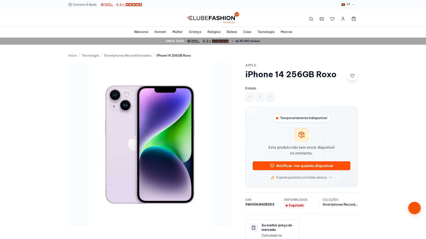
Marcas (286, 32)
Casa (247, 32)
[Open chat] (414, 208)
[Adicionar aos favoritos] (352, 75)
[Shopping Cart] (354, 19)
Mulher (177, 32)
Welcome (141, 32)
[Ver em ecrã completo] (223, 71)
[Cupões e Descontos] (322, 19)
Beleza (232, 32)
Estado (250, 88)
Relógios (214, 32)
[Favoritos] (332, 19)
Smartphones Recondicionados (127, 56)
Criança (195, 32)
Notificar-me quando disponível (304, 166)
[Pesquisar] (311, 19)
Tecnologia (265, 32)
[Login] (343, 19)
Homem (160, 32)
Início (72, 56)
